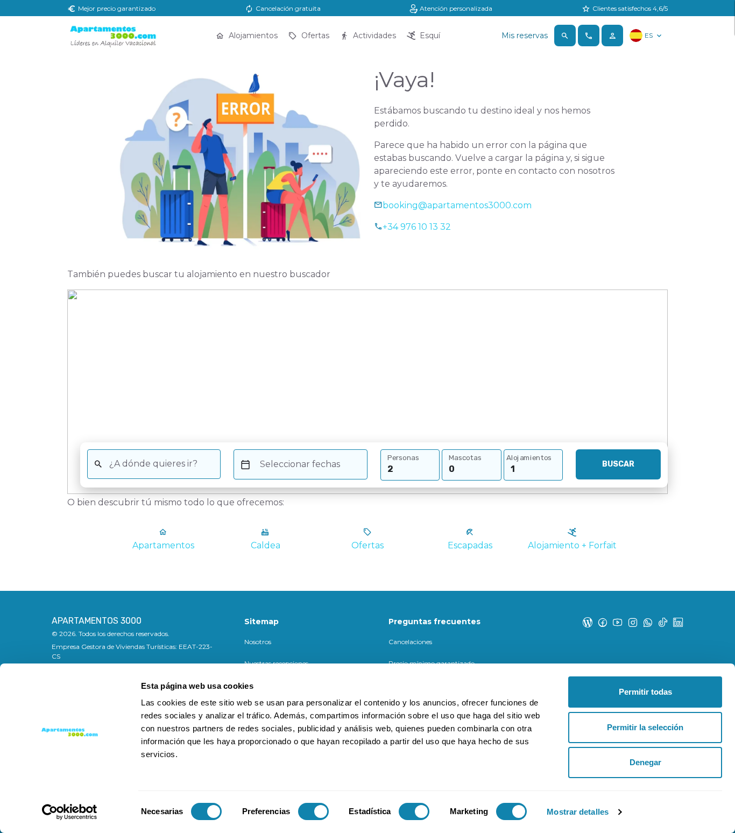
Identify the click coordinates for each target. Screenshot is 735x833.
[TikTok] (663, 622)
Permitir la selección (645, 727)
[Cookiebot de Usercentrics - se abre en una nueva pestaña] (70, 812)
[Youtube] (617, 622)
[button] (565, 35)
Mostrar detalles (578, 811)
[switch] (313, 811)
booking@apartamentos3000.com (457, 205)
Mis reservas (524, 35)
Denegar (645, 762)
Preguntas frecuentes (434, 621)
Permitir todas (645, 691)
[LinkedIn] (678, 622)
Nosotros (257, 642)
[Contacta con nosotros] (588, 35)
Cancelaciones (410, 642)
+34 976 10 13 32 (417, 227)
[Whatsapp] (647, 622)
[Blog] (587, 622)
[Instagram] (632, 622)
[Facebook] (602, 622)
